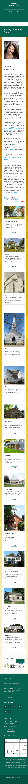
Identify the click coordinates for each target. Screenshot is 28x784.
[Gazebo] (14, 245)
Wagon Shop (8, 421)
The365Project (9, 34)
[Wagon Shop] (14, 411)
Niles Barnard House (11, 222)
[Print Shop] (14, 446)
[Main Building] (14, 628)
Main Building (9, 635)
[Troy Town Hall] (14, 282)
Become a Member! (14, 11)
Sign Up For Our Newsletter (10, 696)
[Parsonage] (14, 375)
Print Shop (8, 455)
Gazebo (7, 254)
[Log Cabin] (14, 596)
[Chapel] (14, 330)
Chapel (7, 349)
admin (7, 199)
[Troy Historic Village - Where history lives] (14, 7)
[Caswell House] (14, 559)
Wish (12, 127)
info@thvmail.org (11, 731)
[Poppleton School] (14, 518)
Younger (12, 149)
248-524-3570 (10, 729)
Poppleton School (10, 533)
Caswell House (9, 569)
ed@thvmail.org (15, 192)
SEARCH (5, 781)
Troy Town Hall (9, 295)
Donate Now (14, 17)
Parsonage (8, 387)
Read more (14, 232)
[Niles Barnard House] (14, 212)
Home (5, 34)
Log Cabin (8, 606)
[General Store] (14, 480)
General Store (9, 489)
